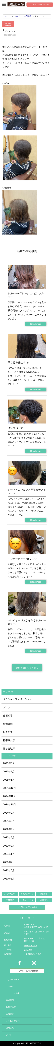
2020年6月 (9, 870)
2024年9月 (9, 812)
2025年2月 (9, 771)
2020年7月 (9, 862)
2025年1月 (9, 780)
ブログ (6, 707)
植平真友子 (9, 740)
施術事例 (8, 25)
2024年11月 (9, 796)
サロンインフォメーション (17, 699)
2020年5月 (9, 878)
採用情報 (10, 1028)
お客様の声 (10, 900)
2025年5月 (9, 763)
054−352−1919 (30, 946)
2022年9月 (9, 829)
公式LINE (28, 950)
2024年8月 (9, 821)
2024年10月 (9, 804)
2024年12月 (9, 788)
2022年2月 (9, 845)
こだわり (10, 986)
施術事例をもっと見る (27, 667)
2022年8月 (9, 837)
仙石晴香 (8, 23)
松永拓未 (8, 732)
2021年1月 (9, 854)
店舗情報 (44, 900)
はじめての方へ (10, 894)
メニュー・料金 (27, 900)
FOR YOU (27, 918)
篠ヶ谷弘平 (9, 748)
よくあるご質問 (13, 1021)
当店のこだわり (27, 894)
